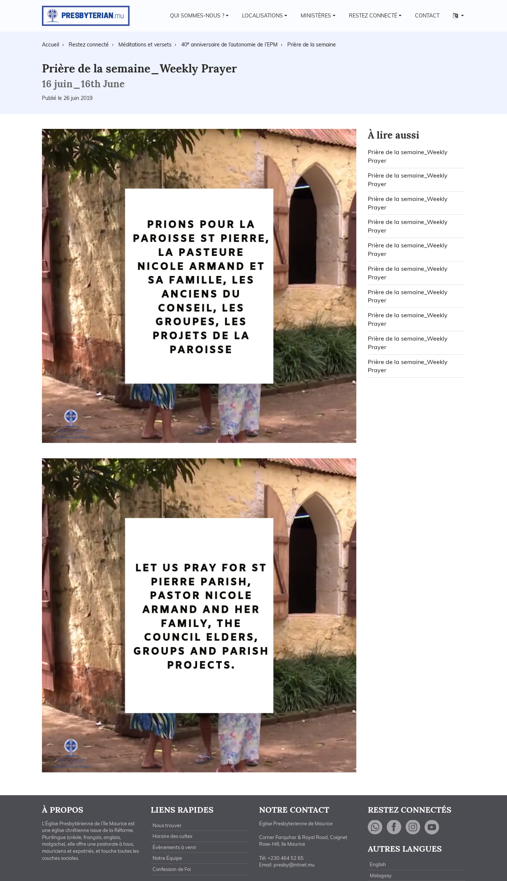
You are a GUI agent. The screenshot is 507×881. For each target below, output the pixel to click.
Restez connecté (373, 15)
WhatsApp (375, 827)
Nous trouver (167, 825)
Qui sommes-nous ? (197, 15)
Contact (427, 15)
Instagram (413, 827)
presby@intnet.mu (294, 865)
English (378, 864)
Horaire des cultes (172, 836)
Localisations (262, 15)
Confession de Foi (172, 869)
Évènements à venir (174, 847)
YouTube (432, 827)
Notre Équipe (167, 858)
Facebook (394, 827)
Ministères (316, 15)
